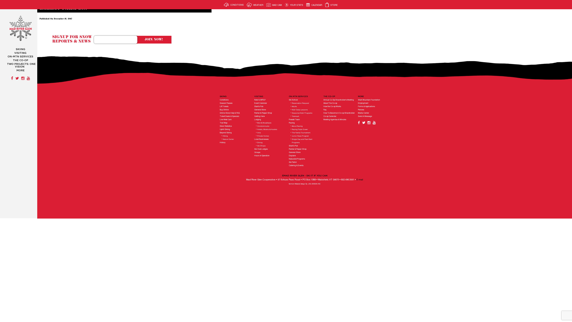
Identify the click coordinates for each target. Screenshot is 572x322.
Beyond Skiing (226, 133)
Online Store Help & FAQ (230, 113)
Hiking (225, 136)
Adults (294, 106)
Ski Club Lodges (261, 149)
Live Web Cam (226, 119)
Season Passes (226, 103)
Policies (361, 110)
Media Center (363, 113)
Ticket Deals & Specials (229, 116)
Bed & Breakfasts (264, 123)
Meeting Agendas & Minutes (334, 119)
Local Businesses (261, 139)
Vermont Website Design (297, 184)
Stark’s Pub (258, 106)
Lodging (257, 119)
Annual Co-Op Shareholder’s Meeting (338, 100)
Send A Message (365, 116)
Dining (259, 142)
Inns (259, 133)
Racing (292, 123)
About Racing (297, 126)
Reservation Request (300, 103)
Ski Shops (261, 146)
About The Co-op (330, 103)
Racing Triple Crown (300, 129)
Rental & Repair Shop (263, 113)
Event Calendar (260, 103)
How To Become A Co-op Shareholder (339, 113)
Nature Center (228, 139)
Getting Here (259, 116)
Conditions (224, 100)
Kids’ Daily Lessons (300, 110)
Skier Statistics (226, 126)
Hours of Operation (261, 156)
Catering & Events (296, 165)
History (222, 142)
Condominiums (263, 126)
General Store (260, 110)
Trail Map (223, 123)
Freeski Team (294, 119)
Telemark (295, 116)
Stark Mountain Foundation (369, 100)
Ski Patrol (293, 162)
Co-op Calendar (329, 116)
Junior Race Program (300, 136)
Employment (363, 103)
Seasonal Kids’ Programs (302, 113)
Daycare (292, 156)
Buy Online (224, 110)
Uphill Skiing (225, 129)
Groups (257, 152)
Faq (324, 110)
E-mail (359, 180)
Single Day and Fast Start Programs (302, 141)
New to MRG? (260, 100)
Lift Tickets (224, 106)
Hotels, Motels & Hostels (267, 129)
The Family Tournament (301, 133)
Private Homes (263, 136)
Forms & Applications (366, 106)
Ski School (293, 100)
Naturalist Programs (297, 159)
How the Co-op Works (332, 106)
